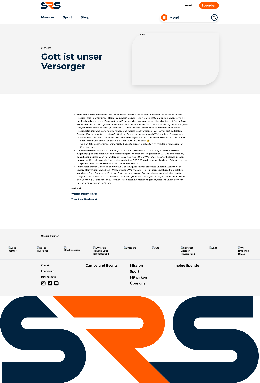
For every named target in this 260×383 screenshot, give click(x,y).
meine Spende (186, 265)
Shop (85, 17)
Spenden (209, 5)
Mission (47, 17)
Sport (67, 17)
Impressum (47, 271)
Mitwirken (138, 277)
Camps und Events (102, 265)
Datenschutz (48, 277)
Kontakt (189, 5)
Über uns (137, 283)
